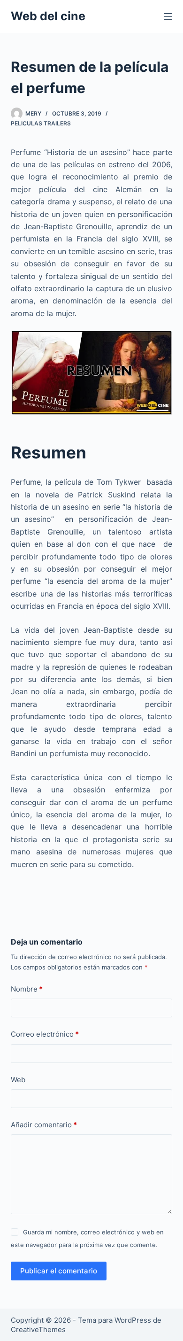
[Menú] (168, 16)
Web (18, 1079)
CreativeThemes (38, 1329)
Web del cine (48, 16)
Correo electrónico (45, 1034)
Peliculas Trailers (41, 123)
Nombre (27, 988)
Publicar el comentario (58, 1270)
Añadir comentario (44, 1124)
